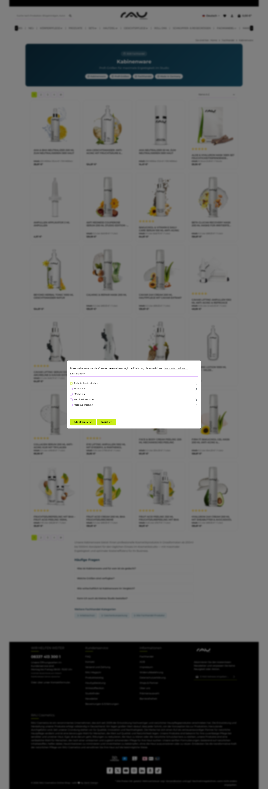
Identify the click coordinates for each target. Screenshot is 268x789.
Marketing (79, 394)
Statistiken (79, 388)
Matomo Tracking (83, 404)
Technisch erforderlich (86, 383)
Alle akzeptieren (83, 422)
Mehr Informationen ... (176, 368)
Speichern (106, 422)
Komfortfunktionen (84, 399)
